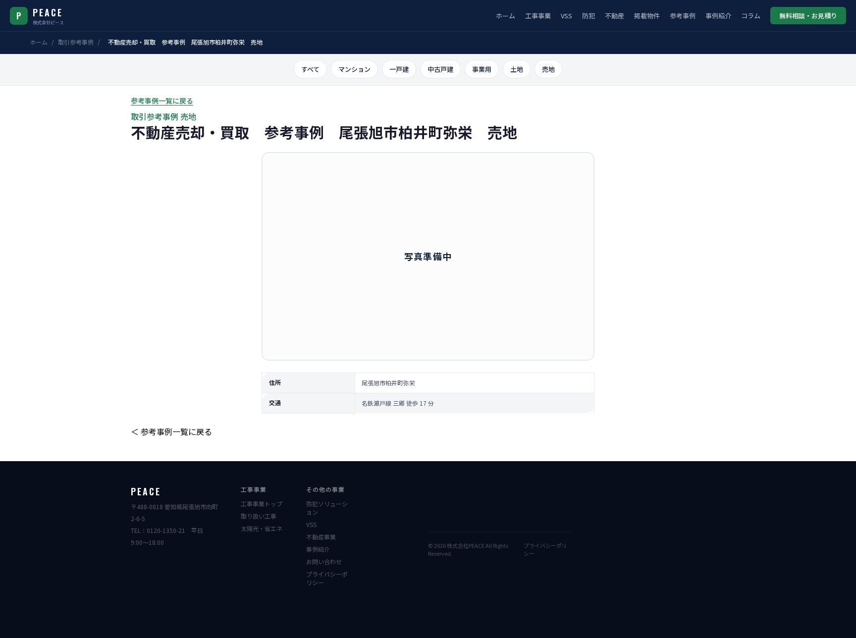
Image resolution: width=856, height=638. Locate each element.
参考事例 (683, 15)
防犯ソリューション (327, 507)
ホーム (505, 15)
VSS (566, 15)
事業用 (481, 69)
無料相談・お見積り (808, 15)
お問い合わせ (324, 561)
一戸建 (399, 69)
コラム (750, 15)
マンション (354, 69)
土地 (516, 69)
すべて (310, 69)
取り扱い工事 (258, 516)
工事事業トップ (261, 503)
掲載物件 (647, 15)
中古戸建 (440, 69)
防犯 (588, 15)
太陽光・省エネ (261, 528)
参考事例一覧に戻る (162, 101)
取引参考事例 (76, 42)
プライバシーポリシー (327, 578)
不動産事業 (321, 536)
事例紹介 (718, 15)
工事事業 (538, 15)
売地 (548, 69)
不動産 (614, 15)
